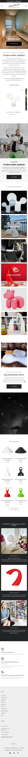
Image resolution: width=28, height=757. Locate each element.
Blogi (2, 715)
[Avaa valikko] (3, 5)
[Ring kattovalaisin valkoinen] (7, 471)
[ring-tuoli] (14, 613)
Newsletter (3, 700)
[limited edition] (14, 578)
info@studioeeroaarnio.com (6, 736)
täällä (22, 654)
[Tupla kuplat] (14, 541)
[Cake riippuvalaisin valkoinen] (7, 450)
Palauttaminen (4, 708)
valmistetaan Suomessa (20, 71)
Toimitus (3, 706)
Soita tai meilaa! (4, 663)
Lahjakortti (3, 713)
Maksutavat (3, 704)
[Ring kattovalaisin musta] (21, 471)
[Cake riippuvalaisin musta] (21, 450)
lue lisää (14, 177)
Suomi (13, 743)
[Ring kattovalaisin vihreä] (21, 492)
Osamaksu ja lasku (5, 711)
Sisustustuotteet (17, 750)
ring (9, 397)
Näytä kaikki (14, 509)
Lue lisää (14, 386)
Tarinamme (3, 695)
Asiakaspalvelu (4, 697)
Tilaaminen (3, 702)
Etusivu (22, 748)
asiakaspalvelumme (16, 78)
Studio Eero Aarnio (10, 748)
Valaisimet (8, 750)
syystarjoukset (14, 43)
